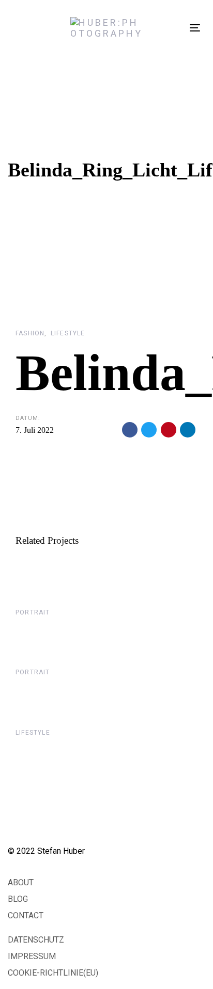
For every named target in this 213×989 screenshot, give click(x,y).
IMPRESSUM (32, 956)
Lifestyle (68, 333)
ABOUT (21, 882)
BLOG (18, 899)
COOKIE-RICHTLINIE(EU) (53, 973)
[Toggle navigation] (195, 27)
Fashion (30, 333)
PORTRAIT (33, 612)
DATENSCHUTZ (36, 940)
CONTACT (25, 915)
